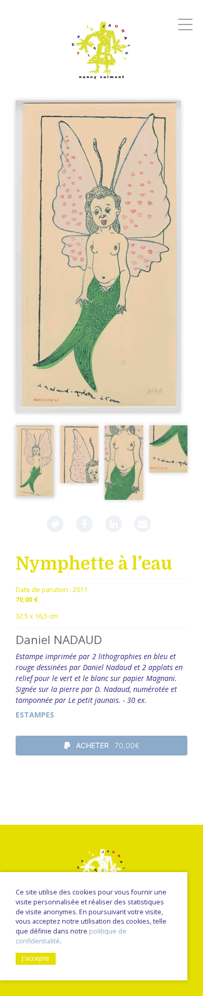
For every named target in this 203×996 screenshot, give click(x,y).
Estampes (35, 715)
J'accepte (35, 958)
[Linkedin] (113, 523)
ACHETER (106, 745)
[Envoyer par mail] (142, 523)
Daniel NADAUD (59, 640)
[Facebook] (84, 523)
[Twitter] (55, 523)
